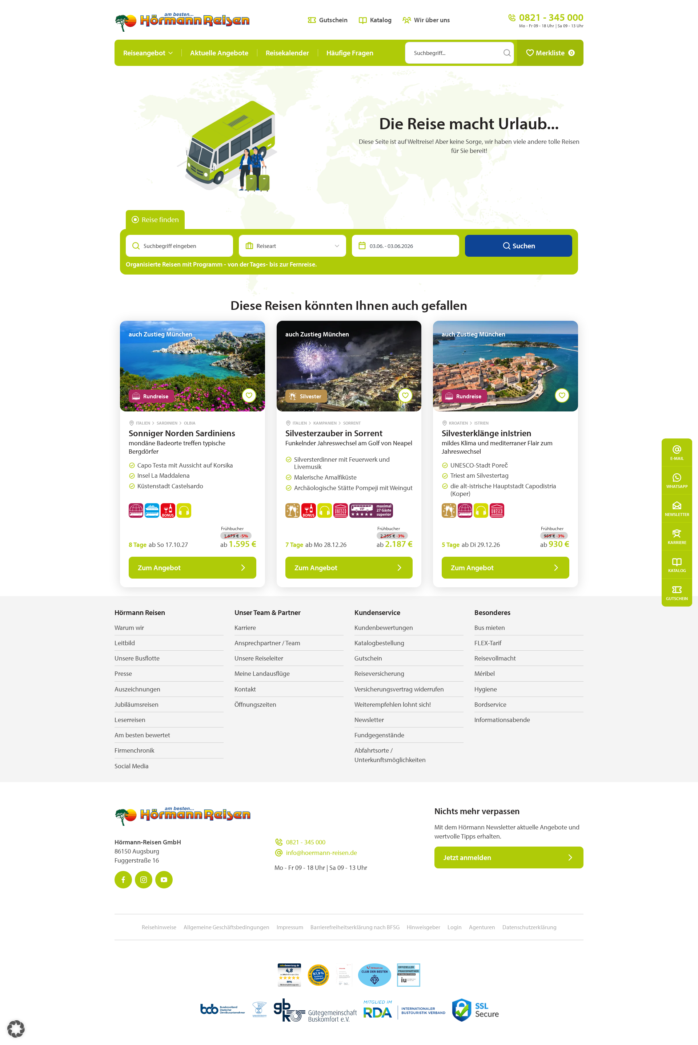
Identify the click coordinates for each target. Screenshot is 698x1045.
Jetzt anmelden (467, 857)
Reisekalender (287, 52)
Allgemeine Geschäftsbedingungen (226, 927)
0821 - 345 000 (305, 842)
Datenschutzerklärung (529, 927)
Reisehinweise (159, 927)
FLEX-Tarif (487, 643)
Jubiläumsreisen (137, 704)
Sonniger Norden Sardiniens (182, 432)
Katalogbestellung (379, 643)
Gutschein (677, 598)
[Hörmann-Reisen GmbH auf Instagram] (143, 879)
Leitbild (125, 643)
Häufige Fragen (349, 52)
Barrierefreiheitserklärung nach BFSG (355, 927)
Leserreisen (130, 719)
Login (455, 927)
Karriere (677, 542)
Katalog (677, 570)
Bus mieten (489, 627)
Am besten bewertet (142, 735)
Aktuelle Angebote (219, 52)
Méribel (484, 673)
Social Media (132, 766)
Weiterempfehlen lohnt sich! (392, 704)
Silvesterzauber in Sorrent (333, 432)
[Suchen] (507, 53)
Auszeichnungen (137, 689)
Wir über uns (432, 20)
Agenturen (482, 927)
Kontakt (245, 689)
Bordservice (490, 704)
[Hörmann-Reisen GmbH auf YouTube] (164, 879)
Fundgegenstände (379, 735)
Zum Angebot (159, 567)
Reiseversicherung (379, 673)
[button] (16, 1029)
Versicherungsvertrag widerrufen (399, 689)
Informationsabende (502, 719)
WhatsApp (677, 486)
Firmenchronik (134, 750)
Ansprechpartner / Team (267, 643)
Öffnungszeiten (255, 704)
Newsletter (677, 514)
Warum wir (129, 627)
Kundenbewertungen (383, 627)
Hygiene (485, 689)
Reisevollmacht (495, 658)
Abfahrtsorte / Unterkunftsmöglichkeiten (390, 755)
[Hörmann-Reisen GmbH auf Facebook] (123, 879)
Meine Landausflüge (262, 673)
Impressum (290, 927)
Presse (123, 673)
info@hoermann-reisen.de (321, 852)
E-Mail (677, 458)
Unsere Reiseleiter (258, 658)
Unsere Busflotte (137, 658)
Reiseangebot (144, 52)
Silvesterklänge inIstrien (486, 432)
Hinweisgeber (423, 927)
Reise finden (160, 219)
